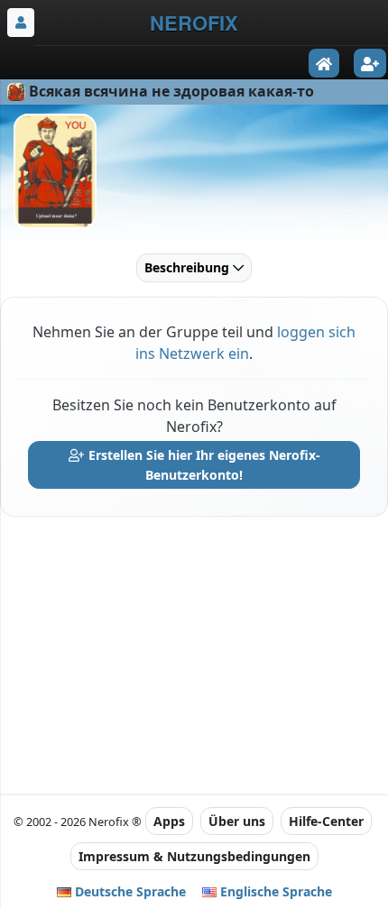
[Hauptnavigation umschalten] (20, 22)
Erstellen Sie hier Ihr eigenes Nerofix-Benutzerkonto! (202, 464)
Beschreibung (188, 267)
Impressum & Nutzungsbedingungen (194, 856)
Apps (169, 821)
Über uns (236, 821)
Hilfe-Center (326, 821)
